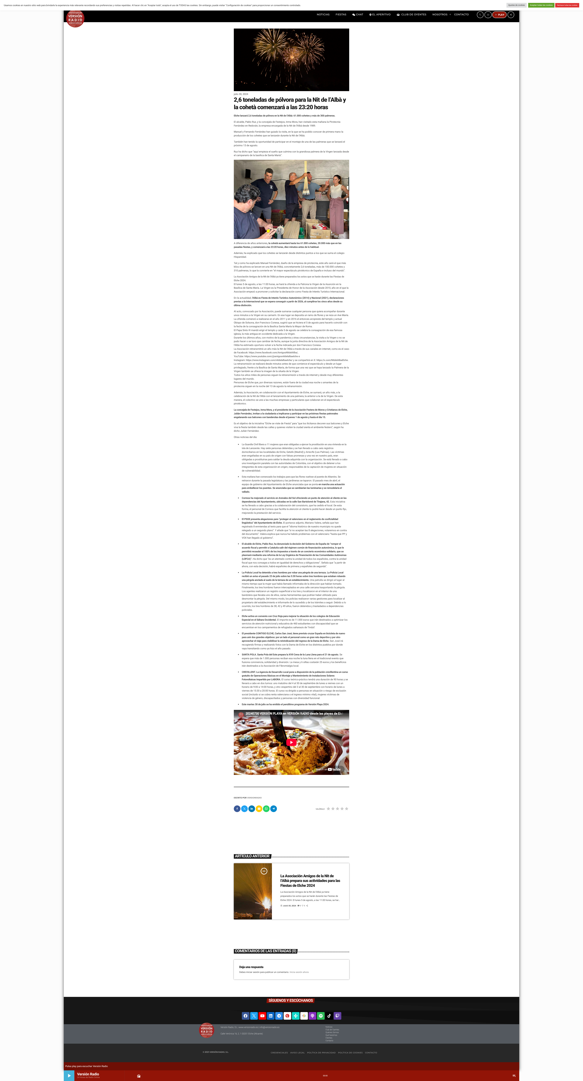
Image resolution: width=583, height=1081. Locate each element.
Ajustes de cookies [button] (516, 5)
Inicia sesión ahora (299, 972)
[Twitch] (337, 1016)
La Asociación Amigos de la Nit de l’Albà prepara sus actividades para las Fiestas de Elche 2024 (310, 881)
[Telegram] (279, 1016)
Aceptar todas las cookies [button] (541, 5)
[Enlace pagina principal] (75, 14)
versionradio (254, 797)
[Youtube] (262, 1016)
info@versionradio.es (270, 1027)
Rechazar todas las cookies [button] (567, 5)
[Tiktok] (329, 1016)
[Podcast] (312, 1016)
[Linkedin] (270, 1016)
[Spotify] (321, 1016)
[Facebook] (245, 1016)
